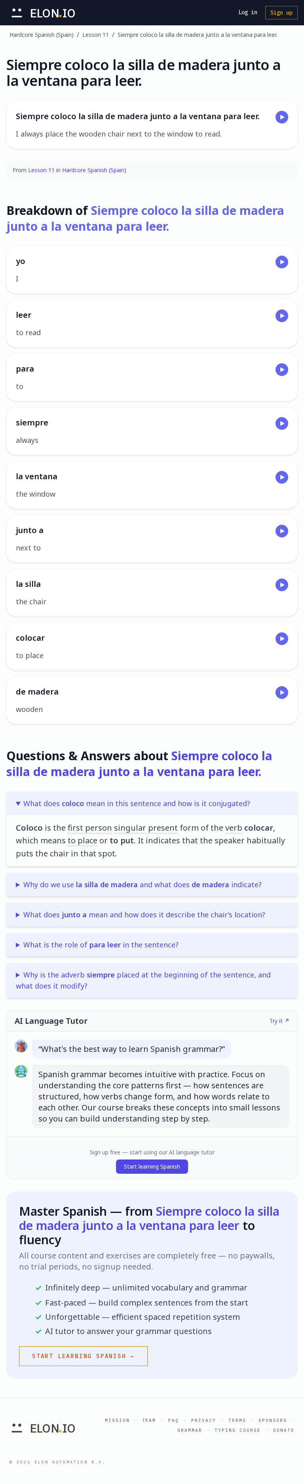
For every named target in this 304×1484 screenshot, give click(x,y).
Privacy (203, 1420)
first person (90, 827)
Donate (283, 1430)
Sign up (281, 12)
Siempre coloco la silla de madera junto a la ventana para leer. (197, 34)
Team (149, 1420)
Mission (117, 1420)
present (163, 827)
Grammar (189, 1430)
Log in (247, 12)
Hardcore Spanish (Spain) (42, 34)
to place (82, 840)
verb (233, 827)
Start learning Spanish (152, 1166)
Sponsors (272, 1420)
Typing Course (238, 1430)
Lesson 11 (95, 34)
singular (130, 827)
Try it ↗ (279, 1021)
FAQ (173, 1420)
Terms (237, 1420)
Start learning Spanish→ (83, 1356)
